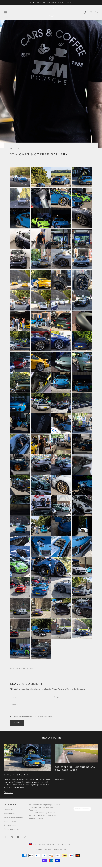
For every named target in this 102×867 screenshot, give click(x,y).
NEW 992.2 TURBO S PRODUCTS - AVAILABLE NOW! (51, 2)
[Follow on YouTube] (18, 837)
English (66, 844)
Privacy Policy (57, 689)
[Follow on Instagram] (11, 837)
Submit (17, 723)
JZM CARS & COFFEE (16, 775)
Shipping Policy (10, 821)
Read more (8, 792)
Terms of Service (73, 689)
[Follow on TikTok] (24, 837)
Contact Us (8, 809)
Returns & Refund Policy (13, 817)
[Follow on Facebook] (5, 837)
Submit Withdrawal (12, 829)
